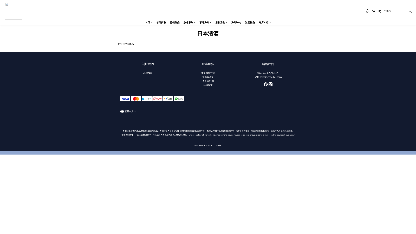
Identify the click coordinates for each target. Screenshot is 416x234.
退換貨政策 (208, 77)
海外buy (236, 22)
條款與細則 (208, 81)
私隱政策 (208, 85)
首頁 (147, 22)
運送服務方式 (208, 73)
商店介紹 (264, 22)
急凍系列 (188, 22)
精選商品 (161, 22)
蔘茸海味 (204, 22)
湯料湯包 (220, 22)
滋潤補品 (250, 22)
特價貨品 (175, 22)
